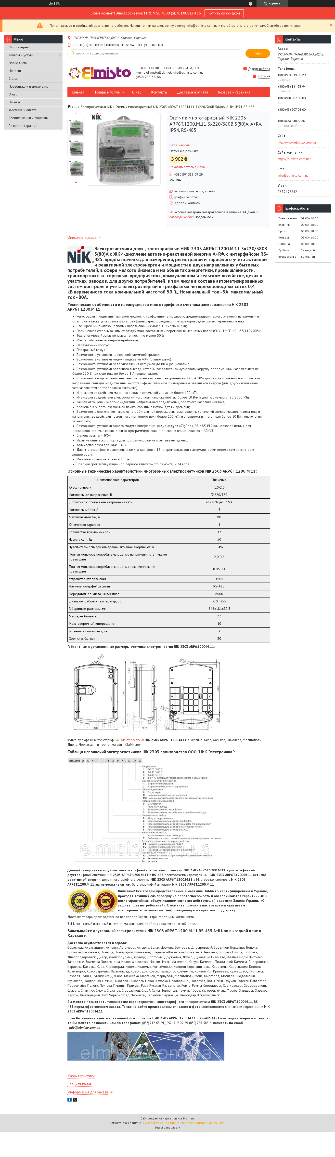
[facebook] (69, 1100)
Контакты (159, 92)
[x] (75, 1100)
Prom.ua (188, 1118)
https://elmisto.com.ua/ (294, 159)
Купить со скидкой (224, 13)
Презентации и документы (29, 86)
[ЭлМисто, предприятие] (99, 73)
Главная (78, 92)
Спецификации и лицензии (29, 118)
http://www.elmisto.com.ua (297, 142)
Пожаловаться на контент (161, 1123)
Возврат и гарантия (23, 125)
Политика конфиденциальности (203, 1123)
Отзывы (14, 102)
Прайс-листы (18, 63)
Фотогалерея (19, 47)
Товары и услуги (21, 55)
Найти (257, 53)
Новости (15, 70)
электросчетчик (132, 740)
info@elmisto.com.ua (293, 175)
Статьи (13, 78)
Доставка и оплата (22, 110)
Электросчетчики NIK (96, 107)
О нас (13, 94)
